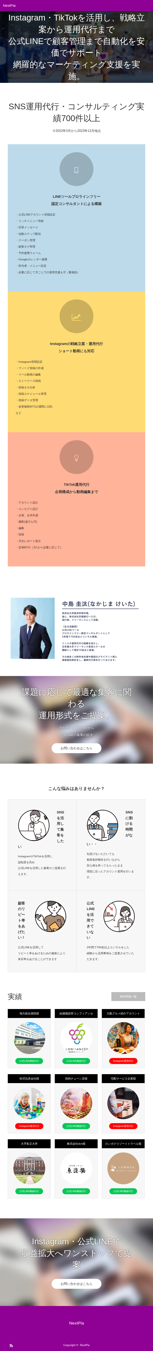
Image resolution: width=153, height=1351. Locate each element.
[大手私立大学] (29, 1168)
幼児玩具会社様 (29, 1078)
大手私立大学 (29, 1143)
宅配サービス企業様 (123, 1078)
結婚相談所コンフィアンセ (76, 1013)
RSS (11, 1345)
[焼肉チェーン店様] (76, 1103)
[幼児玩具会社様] (29, 1103)
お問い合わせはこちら (76, 748)
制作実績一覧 (128, 996)
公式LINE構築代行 (29, 1061)
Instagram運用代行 (123, 1061)
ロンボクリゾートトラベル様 (123, 1143)
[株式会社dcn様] (76, 1168)
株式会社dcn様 (76, 1143)
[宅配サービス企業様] (123, 1103)
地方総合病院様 (29, 1013)
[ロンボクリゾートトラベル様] (123, 1168)
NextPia (9, 6)
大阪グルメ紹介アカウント (123, 1013)
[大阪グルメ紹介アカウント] (123, 1038)
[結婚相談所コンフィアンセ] (76, 1038)
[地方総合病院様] (29, 1038)
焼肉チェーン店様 (76, 1078)
